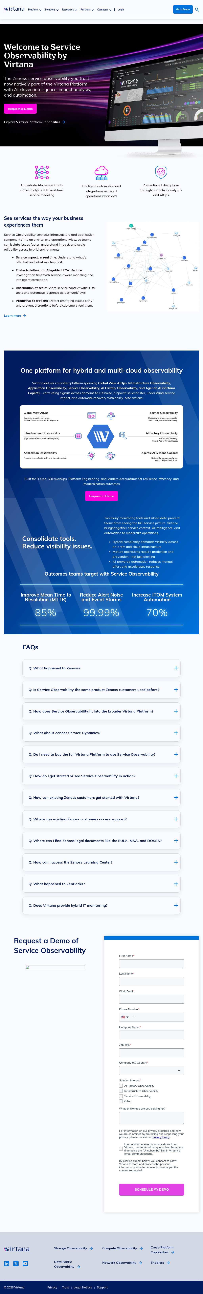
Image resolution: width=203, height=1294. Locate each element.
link (6, 1263)
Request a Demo (20, 109)
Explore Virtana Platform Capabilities (32, 122)
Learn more (12, 315)
